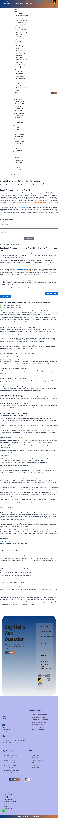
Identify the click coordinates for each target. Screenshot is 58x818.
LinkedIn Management (21, 76)
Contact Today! (48, 183)
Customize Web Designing (22, 15)
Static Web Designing (21, 22)
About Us (16, 11)
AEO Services (19, 89)
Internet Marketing (20, 67)
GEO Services (19, 85)
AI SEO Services (18, 82)
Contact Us (16, 92)
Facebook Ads (19, 71)
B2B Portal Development (21, 29)
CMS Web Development (21, 32)
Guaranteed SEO (19, 47)
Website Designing (18, 13)
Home (15, 9)
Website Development (19, 27)
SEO (15, 43)
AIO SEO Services (20, 84)
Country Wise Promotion (21, 59)
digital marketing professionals (18, 269)
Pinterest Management (21, 78)
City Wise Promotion (20, 57)
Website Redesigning (20, 25)
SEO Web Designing (20, 24)
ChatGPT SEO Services (21, 87)
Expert (30, 184)
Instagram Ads (19, 73)
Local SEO (18, 45)
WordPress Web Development (19, 40)
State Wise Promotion (21, 61)
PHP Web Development (21, 38)
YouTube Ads (19, 75)
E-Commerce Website (21, 18)
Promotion (16, 260)
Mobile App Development (21, 66)
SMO (15, 69)
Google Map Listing (20, 64)
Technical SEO (19, 48)
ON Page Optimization (21, 53)
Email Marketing (19, 62)
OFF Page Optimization (21, 52)
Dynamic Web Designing (21, 17)
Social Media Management (22, 80)
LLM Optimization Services (22, 90)
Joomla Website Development (19, 35)
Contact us (3, 287)
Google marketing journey (22, 207)
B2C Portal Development (21, 31)
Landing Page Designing (21, 20)
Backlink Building (19, 50)
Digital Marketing (18, 55)
